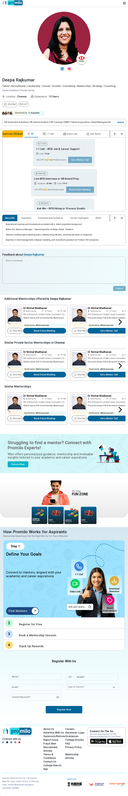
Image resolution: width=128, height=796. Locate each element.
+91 (70, 677)
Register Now (64, 709)
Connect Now (18, 464)
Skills (98, 218)
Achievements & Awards (50, 218)
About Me (10, 218)
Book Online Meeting (44, 330)
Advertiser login (74, 732)
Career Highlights (79, 218)
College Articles (74, 739)
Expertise (26, 218)
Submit (119, 288)
